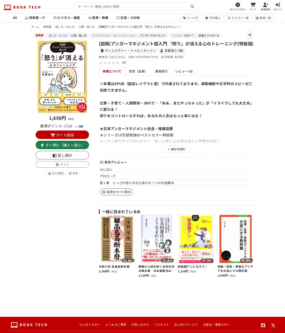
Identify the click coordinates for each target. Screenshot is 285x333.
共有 (75, 173)
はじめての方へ (89, 324)
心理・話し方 (86, 26)
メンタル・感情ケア (183, 35)
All (15, 17)
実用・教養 (100, 17)
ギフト (64, 164)
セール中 (192, 18)
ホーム (35, 26)
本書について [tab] (112, 71)
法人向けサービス (186, 324)
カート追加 (64, 134)
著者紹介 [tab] (161, 71)
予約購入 (214, 18)
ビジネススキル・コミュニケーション (114, 35)
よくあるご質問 (115, 324)
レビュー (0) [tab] (184, 71)
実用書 (47, 26)
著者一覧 (265, 18)
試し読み (64, 155)
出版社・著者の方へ (216, 324)
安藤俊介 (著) (174, 50)
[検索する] (192, 6)
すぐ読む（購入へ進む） (65, 145)
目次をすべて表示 (118, 192)
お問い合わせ (140, 324)
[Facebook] (263, 324)
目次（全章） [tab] (138, 71)
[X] (273, 324)
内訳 (80, 126)
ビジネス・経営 (68, 17)
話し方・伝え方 (65, 26)
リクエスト (161, 324)
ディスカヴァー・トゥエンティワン (130, 50)
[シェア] (250, 35)
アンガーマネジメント (153, 35)
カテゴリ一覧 (240, 18)
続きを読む (178, 149)
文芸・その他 (130, 17)
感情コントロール (209, 35)
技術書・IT (37, 17)
